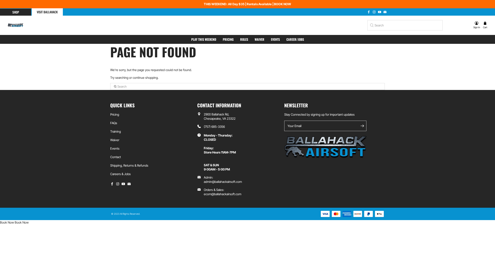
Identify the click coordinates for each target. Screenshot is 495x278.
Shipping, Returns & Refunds (129, 165)
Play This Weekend (203, 39)
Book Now (7, 222)
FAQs (113, 123)
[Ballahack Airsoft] (15, 25)
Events (275, 39)
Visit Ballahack (47, 12)
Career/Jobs (295, 39)
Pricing (228, 39)
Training (115, 131)
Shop (15, 12)
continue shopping (145, 78)
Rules (244, 39)
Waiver (259, 39)
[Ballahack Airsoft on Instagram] (374, 12)
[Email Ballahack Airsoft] (385, 12)
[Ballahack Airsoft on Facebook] (368, 12)
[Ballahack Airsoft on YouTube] (379, 12)
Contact (115, 157)
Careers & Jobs (120, 174)
